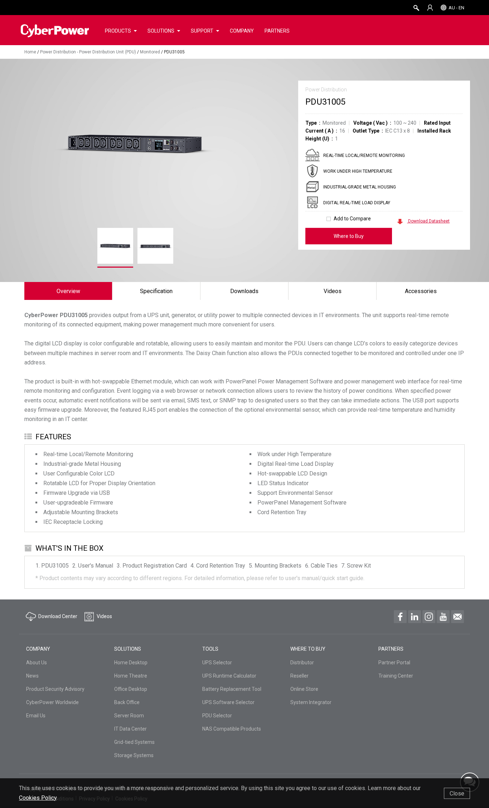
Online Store (304, 689)
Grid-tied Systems (134, 742)
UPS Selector (217, 662)
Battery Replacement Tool (231, 689)
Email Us (35, 715)
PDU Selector (217, 715)
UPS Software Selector (228, 702)
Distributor (302, 662)
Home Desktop (130, 662)
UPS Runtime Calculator (229, 676)
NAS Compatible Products (231, 729)
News (32, 676)
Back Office (127, 702)
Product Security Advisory (55, 689)
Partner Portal (394, 662)
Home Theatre (130, 676)
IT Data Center (130, 729)
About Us (36, 662)
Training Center (395, 676)
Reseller (299, 676)
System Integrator (310, 702)
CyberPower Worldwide (52, 702)
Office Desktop (130, 689)
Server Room (129, 715)
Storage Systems (134, 755)
